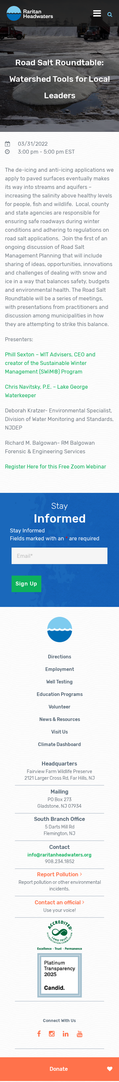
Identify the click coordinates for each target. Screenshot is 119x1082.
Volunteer (59, 707)
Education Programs (60, 694)
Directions (59, 657)
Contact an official (58, 902)
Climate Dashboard (59, 744)
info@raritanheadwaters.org (59, 855)
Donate (59, 1069)
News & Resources (59, 719)
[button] (110, 13)
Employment (59, 669)
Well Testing (59, 682)
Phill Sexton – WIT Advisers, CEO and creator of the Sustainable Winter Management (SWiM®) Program (50, 363)
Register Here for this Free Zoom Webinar (55, 467)
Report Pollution (57, 874)
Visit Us (59, 732)
